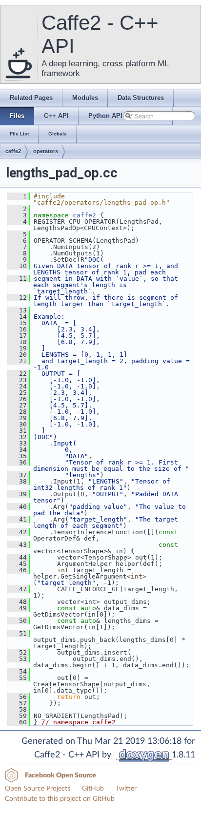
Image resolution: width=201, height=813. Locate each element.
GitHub (93, 788)
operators (45, 151)
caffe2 (13, 151)
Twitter (126, 788)
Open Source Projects (37, 788)
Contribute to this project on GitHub (60, 798)
